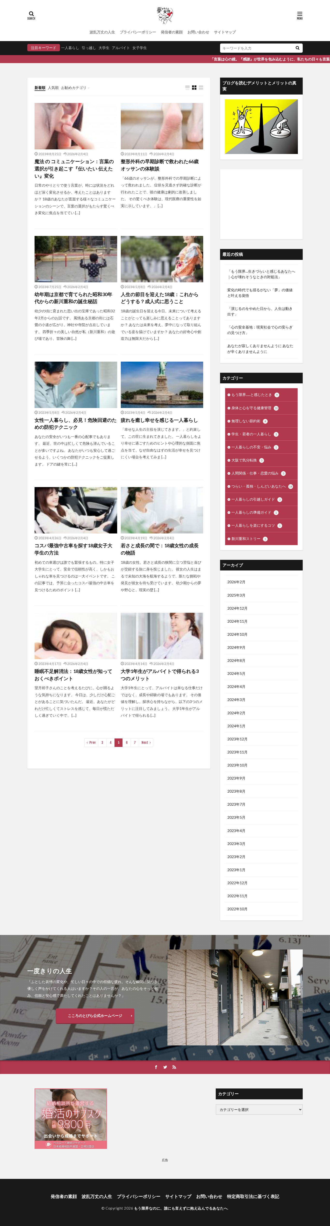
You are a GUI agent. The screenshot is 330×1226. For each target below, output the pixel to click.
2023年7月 (236, 804)
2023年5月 (236, 817)
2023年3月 (236, 843)
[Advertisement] (261, 204)
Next (145, 742)
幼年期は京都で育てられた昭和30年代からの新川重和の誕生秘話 (73, 297)
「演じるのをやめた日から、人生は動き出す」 (260, 311)
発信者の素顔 (172, 32)
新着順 (40, 87)
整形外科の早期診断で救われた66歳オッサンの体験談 (160, 164)
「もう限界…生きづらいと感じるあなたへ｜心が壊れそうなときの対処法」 (261, 274)
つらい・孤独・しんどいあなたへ (261, 486)
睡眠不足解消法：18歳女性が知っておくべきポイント (73, 674)
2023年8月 (236, 791)
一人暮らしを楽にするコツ (255, 525)
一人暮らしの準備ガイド (254, 512)
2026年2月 (236, 582)
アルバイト (121, 47)
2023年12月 (237, 739)
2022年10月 (237, 909)
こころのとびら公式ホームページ (95, 1015)
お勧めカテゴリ (73, 87)
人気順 (53, 87)
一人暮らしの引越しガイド (255, 499)
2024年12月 (237, 608)
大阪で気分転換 (246, 460)
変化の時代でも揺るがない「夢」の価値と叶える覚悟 (260, 293)
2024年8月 (236, 660)
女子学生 (139, 47)
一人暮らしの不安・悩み (254, 447)
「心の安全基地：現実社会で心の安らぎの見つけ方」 (260, 330)
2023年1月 (236, 870)
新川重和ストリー (248, 538)
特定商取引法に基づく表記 (253, 1196)
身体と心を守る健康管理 (254, 408)
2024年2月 (236, 713)
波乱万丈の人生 (102, 32)
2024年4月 (236, 686)
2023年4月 (236, 830)
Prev (92, 742)
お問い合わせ (198, 32)
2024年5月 (236, 673)
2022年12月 (237, 883)
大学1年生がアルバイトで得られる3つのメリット (160, 674)
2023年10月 (237, 765)
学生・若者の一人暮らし (254, 434)
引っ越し (89, 47)
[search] (297, 48)
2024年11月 (237, 621)
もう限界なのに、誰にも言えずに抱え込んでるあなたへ (181, 1208)
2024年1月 (236, 726)
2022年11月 (237, 896)
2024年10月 (237, 634)
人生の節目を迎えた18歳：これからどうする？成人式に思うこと (160, 297)
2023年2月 (236, 856)
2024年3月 (236, 699)
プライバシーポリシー (138, 32)
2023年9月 (236, 778)
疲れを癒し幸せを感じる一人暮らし (159, 420)
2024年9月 (236, 647)
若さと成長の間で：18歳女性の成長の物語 (160, 548)
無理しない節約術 (248, 421)
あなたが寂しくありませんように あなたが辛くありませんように (260, 348)
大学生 (104, 47)
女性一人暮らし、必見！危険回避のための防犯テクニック (76, 423)
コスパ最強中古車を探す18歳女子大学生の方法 (73, 548)
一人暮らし (70, 47)
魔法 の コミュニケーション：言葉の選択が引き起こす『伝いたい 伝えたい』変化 (74, 168)
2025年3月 (236, 595)
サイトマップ (225, 32)
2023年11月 (237, 752)
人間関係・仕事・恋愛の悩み (257, 473)
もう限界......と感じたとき (254, 394)
